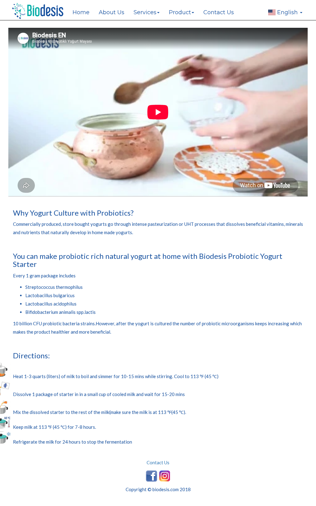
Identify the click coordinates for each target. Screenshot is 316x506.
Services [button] (145, 12)
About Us (111, 12)
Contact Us (218, 12)
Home (81, 12)
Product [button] (180, 12)
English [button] (287, 12)
